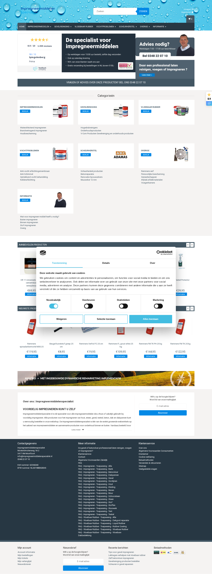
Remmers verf (147, 171)
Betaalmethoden (146, 460)
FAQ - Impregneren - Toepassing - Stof (95, 502)
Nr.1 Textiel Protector (180, 280)
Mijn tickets (23, 558)
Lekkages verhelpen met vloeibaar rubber (126, 555)
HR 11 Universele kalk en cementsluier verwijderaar (32, 283)
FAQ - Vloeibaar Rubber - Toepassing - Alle (97, 517)
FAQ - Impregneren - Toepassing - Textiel (96, 514)
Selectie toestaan (106, 319)
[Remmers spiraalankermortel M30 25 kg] (31, 326)
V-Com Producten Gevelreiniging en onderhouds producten (107, 133)
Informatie (159, 26)
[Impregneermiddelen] (60, 110)
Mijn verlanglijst (25, 561)
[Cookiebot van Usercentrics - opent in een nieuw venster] (158, 252)
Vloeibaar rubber (84, 26)
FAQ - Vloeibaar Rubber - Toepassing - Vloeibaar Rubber (103, 529)
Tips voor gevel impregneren (121, 552)
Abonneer (163, 413)
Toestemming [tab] (59, 263)
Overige (144, 26)
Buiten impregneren (29, 219)
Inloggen (188, 9)
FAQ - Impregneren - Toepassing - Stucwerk (97, 508)
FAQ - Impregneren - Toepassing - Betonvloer (98, 472)
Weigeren (61, 319)
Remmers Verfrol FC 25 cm (91, 344)
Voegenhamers (148, 183)
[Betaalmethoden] (170, 552)
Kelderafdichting (27, 180)
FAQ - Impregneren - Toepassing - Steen (96, 499)
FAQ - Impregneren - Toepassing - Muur (95, 493)
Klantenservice (84, 454)
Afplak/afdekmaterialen (152, 180)
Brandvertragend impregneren (33, 130)
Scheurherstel (127, 26)
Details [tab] (106, 263)
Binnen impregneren (29, 222)
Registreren (186, 12)
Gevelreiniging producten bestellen (124, 561)
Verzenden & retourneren (150, 463)
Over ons (143, 448)
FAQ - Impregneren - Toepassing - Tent (95, 511)
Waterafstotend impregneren (33, 127)
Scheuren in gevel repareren (120, 564)
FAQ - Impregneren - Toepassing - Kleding (96, 487)
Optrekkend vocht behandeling (34, 177)
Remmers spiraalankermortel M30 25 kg (31, 347)
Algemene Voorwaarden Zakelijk (92, 460)
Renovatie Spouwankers (91, 177)
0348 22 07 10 (24, 459)
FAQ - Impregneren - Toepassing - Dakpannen (98, 475)
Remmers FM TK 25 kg (180, 344)
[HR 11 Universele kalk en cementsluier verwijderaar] (31, 263)
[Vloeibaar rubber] (181, 110)
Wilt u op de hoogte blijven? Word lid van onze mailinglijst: (163, 398)
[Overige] (181, 154)
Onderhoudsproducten (91, 130)
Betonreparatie (87, 174)
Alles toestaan (150, 319)
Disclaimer (143, 454)
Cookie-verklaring (146, 457)
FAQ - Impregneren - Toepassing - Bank (95, 469)
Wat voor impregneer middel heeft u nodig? (39, 216)
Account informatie (26, 552)
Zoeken (143, 11)
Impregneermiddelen (39, 26)
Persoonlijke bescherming (153, 174)
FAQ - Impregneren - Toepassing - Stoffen (96, 505)
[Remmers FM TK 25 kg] (180, 326)
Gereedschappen (149, 177)
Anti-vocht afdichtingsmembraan (35, 171)
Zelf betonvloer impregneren (121, 558)
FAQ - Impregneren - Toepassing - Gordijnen (97, 481)
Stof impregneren (28, 225)
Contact (81, 457)
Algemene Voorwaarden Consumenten (156, 451)
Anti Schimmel (26, 174)
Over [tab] (152, 263)
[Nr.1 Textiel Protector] (180, 263)
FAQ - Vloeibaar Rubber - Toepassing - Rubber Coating (102, 526)
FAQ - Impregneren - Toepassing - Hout (95, 484)
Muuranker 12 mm (89, 180)
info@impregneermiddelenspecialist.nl (35, 456)
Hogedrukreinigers (89, 127)
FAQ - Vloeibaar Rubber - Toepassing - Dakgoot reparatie (103, 520)
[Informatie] (60, 199)
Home (22, 26)
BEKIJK (25, 111)
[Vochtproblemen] (60, 154)
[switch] (88, 306)
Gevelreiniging (62, 26)
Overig (23, 228)
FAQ (80, 463)
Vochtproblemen (105, 26)
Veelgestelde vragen (148, 469)
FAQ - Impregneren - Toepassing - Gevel (95, 478)
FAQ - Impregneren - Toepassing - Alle (95, 466)
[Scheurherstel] (121, 154)
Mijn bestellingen (25, 555)
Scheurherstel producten (92, 171)
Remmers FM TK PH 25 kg (150, 344)
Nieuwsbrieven (24, 564)
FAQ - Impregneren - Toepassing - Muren (96, 490)
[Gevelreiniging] (121, 110)
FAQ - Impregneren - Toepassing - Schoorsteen (99, 496)
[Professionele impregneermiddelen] (38, 11)
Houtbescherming (28, 133)
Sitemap (142, 466)
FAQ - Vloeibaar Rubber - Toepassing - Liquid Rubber (101, 523)
